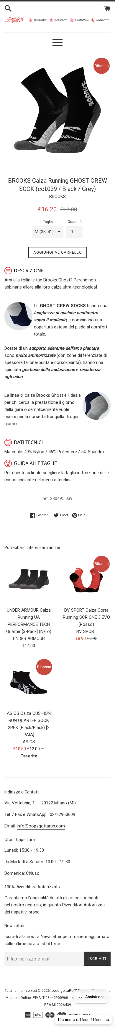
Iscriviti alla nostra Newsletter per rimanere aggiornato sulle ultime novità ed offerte (56, 940)
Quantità (75, 222)
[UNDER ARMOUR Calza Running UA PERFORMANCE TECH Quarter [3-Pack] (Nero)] (28, 579)
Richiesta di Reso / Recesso (83, 1019)
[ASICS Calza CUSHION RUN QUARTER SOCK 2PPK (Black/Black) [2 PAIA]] (28, 682)
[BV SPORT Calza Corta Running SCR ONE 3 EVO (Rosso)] (86, 579)
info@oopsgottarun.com (41, 826)
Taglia (48, 222)
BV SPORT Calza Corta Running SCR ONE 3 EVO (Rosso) (86, 617)
